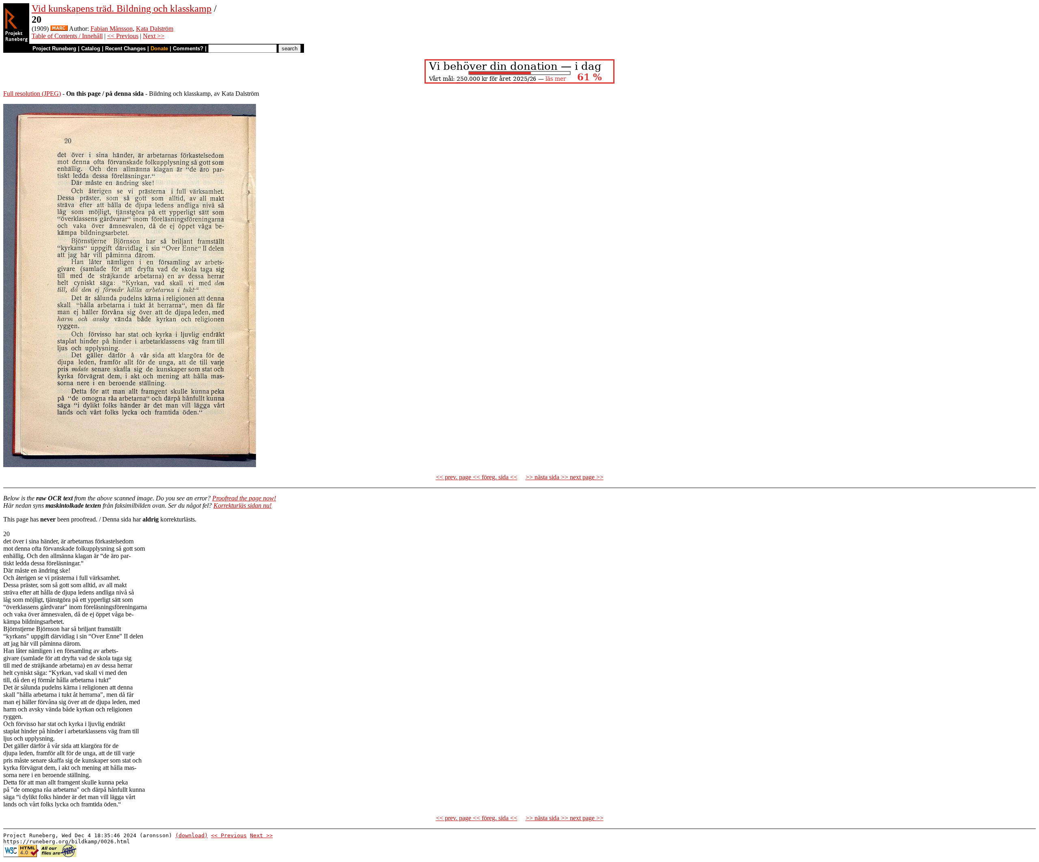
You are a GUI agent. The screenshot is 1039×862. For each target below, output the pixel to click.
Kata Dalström (154, 28)
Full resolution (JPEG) (32, 93)
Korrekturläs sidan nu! (242, 505)
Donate (159, 48)
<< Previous (122, 35)
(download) (191, 835)
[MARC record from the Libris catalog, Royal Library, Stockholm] (59, 28)
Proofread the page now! (244, 498)
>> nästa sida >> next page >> (565, 477)
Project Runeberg (54, 48)
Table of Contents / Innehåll (67, 35)
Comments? (188, 48)
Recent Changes (125, 48)
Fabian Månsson (112, 28)
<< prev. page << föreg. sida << (476, 477)
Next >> (153, 35)
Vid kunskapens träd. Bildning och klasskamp (121, 8)
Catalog (90, 48)
